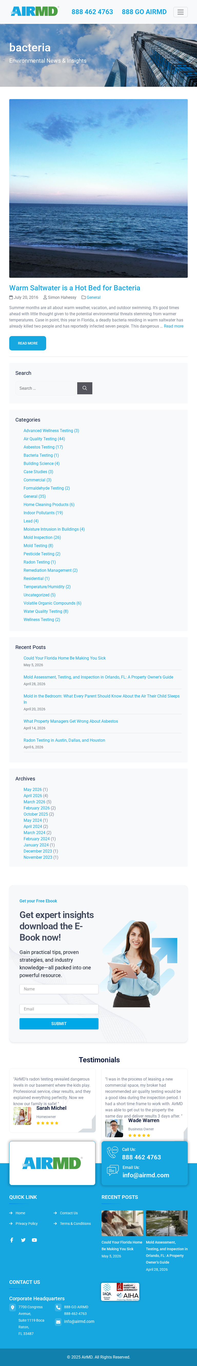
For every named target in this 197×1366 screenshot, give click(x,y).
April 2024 (33, 826)
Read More (28, 343)
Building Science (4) (42, 463)
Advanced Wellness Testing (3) (51, 430)
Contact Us (68, 1213)
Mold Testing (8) (38, 545)
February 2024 (37, 838)
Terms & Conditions (75, 1223)
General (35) (35, 496)
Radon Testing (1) (40, 562)
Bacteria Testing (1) (41, 455)
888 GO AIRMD (144, 12)
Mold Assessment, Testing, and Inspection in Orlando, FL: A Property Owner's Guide (98, 677)
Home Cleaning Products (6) (49, 504)
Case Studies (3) (38, 471)
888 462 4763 (92, 12)
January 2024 (36, 845)
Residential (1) (37, 578)
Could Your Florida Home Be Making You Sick (65, 658)
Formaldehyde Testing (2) (47, 488)
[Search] (84, 388)
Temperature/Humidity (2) (47, 586)
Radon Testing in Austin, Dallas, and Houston (64, 740)
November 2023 (38, 857)
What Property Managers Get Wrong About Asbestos (71, 721)
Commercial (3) (38, 479)
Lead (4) (31, 521)
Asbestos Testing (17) (43, 447)
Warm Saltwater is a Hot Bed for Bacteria (74, 288)
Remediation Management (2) (51, 570)
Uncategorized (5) (40, 595)
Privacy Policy (26, 1223)
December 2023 (38, 851)
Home (20, 1213)
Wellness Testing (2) (42, 619)
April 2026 (33, 795)
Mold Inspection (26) (42, 537)
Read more (173, 326)
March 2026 (34, 801)
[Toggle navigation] (180, 12)
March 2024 (34, 832)
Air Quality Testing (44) (44, 438)
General (94, 297)
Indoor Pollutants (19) (43, 512)
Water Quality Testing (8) (46, 611)
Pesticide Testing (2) (42, 553)
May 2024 (33, 820)
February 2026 (37, 808)
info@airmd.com (146, 1175)
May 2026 (33, 789)
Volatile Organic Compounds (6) (53, 603)
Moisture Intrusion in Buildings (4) (54, 529)
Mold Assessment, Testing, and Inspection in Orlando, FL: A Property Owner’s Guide (167, 1252)
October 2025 (36, 814)
